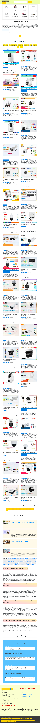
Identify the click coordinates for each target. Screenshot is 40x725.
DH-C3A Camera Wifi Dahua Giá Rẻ (27, 179)
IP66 (9, 45)
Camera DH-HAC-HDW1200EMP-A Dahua (28, 224)
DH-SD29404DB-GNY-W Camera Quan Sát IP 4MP (29, 270)
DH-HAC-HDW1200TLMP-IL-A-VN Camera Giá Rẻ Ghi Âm (28, 315)
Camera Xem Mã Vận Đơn (22, 720)
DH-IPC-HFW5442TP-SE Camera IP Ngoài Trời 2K (28, 337)
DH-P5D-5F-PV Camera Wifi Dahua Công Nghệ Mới (28, 292)
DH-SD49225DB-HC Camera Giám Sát (10, 269)
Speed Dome (35, 45)
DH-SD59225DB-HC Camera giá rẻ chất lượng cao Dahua (10, 225)
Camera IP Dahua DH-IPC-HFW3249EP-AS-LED (16, 558)
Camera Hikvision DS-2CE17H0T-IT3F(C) (17, 560)
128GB (7, 45)
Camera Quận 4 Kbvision (27, 692)
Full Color (15, 45)
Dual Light (25, 45)
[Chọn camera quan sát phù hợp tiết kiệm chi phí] (37, 11)
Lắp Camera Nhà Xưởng (12, 721)
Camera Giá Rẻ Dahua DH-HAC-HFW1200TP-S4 (9, 157)
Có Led (4, 45)
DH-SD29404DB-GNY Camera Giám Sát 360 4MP (29, 361)
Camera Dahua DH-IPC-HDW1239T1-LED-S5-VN (28, 475)
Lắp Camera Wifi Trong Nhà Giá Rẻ (25, 563)
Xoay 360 (21, 47)
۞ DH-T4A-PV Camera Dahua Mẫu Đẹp (10, 87)
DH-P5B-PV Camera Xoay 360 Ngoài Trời (28, 88)
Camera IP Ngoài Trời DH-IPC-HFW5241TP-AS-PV (11, 247)
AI (22, 45)
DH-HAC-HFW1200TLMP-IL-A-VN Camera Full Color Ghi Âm (10, 475)
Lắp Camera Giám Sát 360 (13, 720)
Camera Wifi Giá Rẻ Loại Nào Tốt (30, 561)
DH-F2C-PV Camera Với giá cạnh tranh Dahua (28, 111)
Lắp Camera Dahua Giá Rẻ (20, 718)
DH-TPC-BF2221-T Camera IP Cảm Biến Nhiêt (10, 337)
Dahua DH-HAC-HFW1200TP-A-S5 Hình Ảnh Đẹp (11, 202)
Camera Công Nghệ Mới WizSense (9, 49)
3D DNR (12, 45)
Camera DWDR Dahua (20, 21)
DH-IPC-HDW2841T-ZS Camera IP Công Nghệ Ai (28, 498)
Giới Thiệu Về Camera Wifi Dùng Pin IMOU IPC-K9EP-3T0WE (24, 564)
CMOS (18, 47)
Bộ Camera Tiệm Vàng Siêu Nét (27, 201)
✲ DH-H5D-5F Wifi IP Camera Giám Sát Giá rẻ (11, 385)
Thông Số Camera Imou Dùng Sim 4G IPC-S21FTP (23, 522)
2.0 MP (31, 45)
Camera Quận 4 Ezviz (26, 698)
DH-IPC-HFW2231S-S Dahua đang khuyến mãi (28, 430)
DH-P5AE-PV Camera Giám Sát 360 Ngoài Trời (11, 111)
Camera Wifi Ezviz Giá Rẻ (5, 720)
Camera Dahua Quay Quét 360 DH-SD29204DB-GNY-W (9, 360)
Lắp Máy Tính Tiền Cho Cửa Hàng (19, 541)
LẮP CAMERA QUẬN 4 (7, 689)
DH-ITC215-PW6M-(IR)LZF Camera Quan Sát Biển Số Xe (10, 498)
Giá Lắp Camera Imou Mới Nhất (13, 673)
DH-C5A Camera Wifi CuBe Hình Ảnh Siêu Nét (10, 180)
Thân (28, 45)
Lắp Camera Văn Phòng (5, 721)
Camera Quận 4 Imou (26, 696)
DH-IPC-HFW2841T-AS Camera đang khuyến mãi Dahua (27, 247)
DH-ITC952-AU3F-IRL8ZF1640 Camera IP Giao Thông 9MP (10, 408)
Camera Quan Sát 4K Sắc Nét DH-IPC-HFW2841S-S (10, 315)
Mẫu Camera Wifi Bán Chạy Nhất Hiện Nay (10, 563)
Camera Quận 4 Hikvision (27, 694)
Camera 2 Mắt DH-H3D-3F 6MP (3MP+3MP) (29, 407)
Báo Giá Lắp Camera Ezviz (11, 662)
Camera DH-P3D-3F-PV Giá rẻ (8, 430)
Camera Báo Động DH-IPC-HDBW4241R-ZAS (10, 453)
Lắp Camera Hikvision (5, 718)
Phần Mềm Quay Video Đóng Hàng (13, 653)
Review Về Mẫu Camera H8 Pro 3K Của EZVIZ (22, 531)
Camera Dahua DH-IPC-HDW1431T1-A (28, 452)
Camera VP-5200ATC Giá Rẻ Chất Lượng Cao (15, 561)
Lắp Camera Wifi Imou (28, 718)
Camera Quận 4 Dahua (26, 691)
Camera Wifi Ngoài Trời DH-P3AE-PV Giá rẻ (28, 63)
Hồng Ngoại (20, 45)
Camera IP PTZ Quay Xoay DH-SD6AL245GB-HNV (26, 384)
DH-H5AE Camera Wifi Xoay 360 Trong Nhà (10, 135)
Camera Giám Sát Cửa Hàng (30, 720)
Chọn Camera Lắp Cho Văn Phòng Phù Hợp (22, 551)
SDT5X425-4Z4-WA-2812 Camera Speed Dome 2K (10, 292)
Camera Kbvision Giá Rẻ (12, 718)
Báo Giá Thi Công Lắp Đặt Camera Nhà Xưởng (17, 643)
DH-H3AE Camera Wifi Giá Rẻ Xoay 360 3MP (10, 65)
